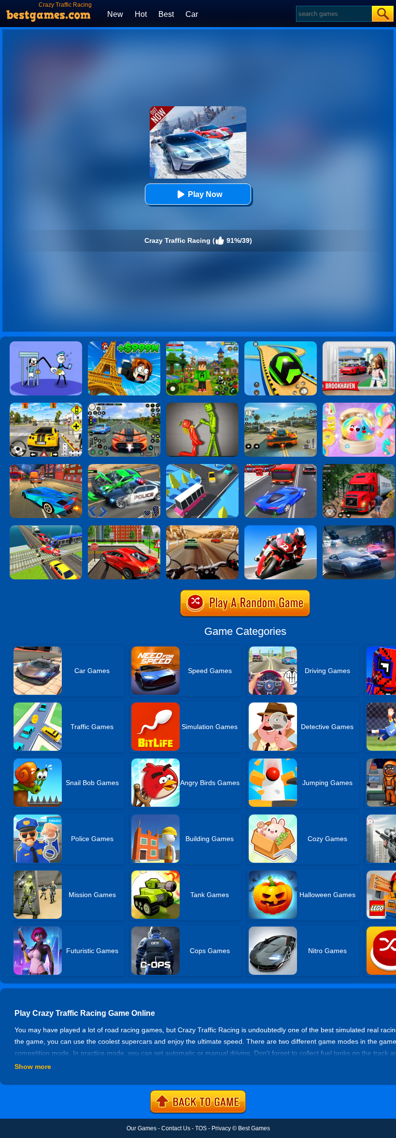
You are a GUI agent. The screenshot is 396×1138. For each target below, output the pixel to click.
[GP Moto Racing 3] (280, 528)
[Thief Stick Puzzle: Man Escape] (46, 344)
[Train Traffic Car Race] (46, 528)
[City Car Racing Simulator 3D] (359, 528)
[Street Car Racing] (124, 406)
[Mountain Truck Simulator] (359, 467)
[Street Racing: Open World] (280, 406)
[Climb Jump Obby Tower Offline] (124, 344)
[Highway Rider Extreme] (202, 528)
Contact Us (175, 1128)
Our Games (141, 1128)
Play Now (205, 194)
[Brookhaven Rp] (359, 344)
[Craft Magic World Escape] (202, 344)
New (115, 14)
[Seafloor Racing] (124, 528)
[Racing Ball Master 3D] (280, 344)
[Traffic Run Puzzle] (202, 467)
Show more (32, 1066)
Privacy (221, 1128)
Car (191, 14)
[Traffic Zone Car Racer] (46, 467)
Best (166, 14)
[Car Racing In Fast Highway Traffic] (280, 467)
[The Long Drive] (46, 406)
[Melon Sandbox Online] (202, 406)
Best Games (254, 1128)
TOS (201, 1128)
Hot (141, 14)
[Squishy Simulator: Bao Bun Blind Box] (359, 406)
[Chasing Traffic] (124, 467)
